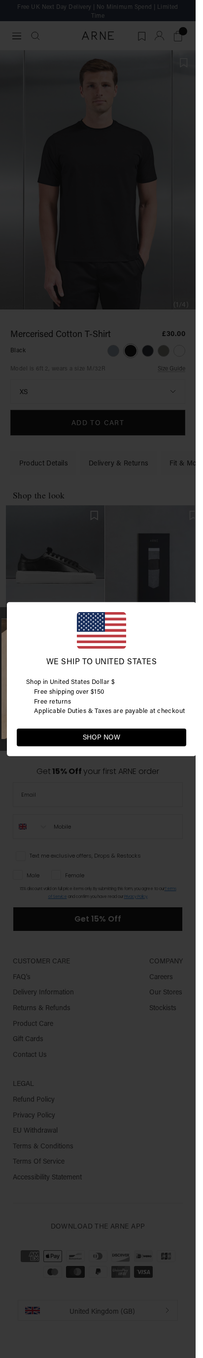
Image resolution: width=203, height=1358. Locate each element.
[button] (178, 736)
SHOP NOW (101, 737)
